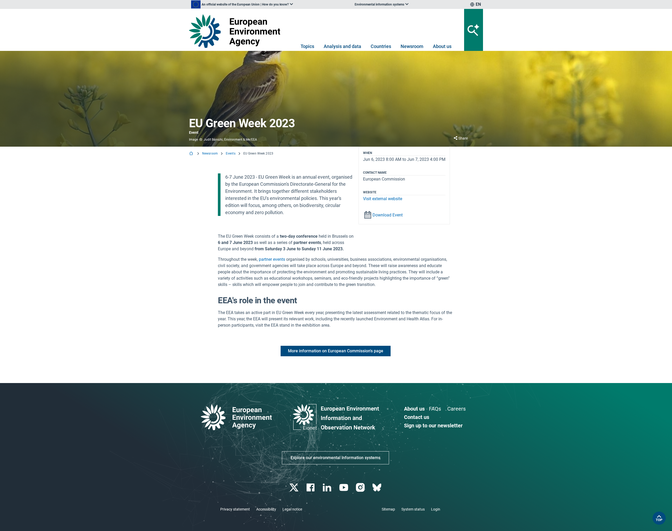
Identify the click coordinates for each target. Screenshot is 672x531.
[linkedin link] (327, 487)
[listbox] (242, 4)
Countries (381, 46)
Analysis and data (342, 46)
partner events (272, 259)
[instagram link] (361, 487)
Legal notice (292, 509)
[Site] (236, 31)
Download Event (387, 215)
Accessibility (266, 509)
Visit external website (382, 198)
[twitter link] (294, 487)
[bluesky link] (377, 487)
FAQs (435, 409)
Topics (307, 46)
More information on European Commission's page (335, 350)
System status (413, 509)
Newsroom (412, 46)
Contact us (416, 417)
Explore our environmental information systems (335, 457)
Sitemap (388, 509)
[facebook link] (311, 487)
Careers (456, 409)
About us (442, 46)
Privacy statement (235, 509)
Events (230, 153)
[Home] (191, 154)
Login (435, 509)
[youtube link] (344, 487)
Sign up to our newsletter (433, 425)
